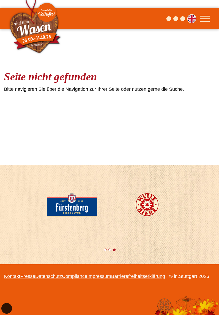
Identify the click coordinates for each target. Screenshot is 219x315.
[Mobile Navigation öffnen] (205, 18)
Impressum (99, 276)
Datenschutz (48, 276)
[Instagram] (175, 18)
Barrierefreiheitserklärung (138, 276)
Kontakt (12, 276)
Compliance (74, 276)
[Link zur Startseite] (36, 18)
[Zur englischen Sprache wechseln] (191, 18)
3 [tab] (115, 250)
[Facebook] (168, 18)
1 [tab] (106, 250)
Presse (27, 276)
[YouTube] (182, 18)
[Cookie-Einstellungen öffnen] (6, 308)
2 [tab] (110, 250)
